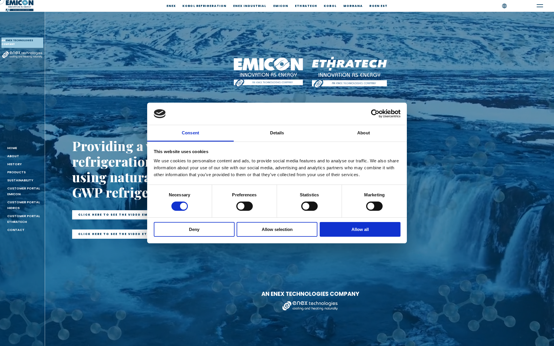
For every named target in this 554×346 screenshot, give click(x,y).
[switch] (244, 206)
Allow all (360, 229)
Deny (194, 229)
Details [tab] (277, 132)
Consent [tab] (190, 132)
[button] (118, 214)
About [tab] (363, 132)
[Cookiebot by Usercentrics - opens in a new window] (375, 113)
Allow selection (277, 229)
